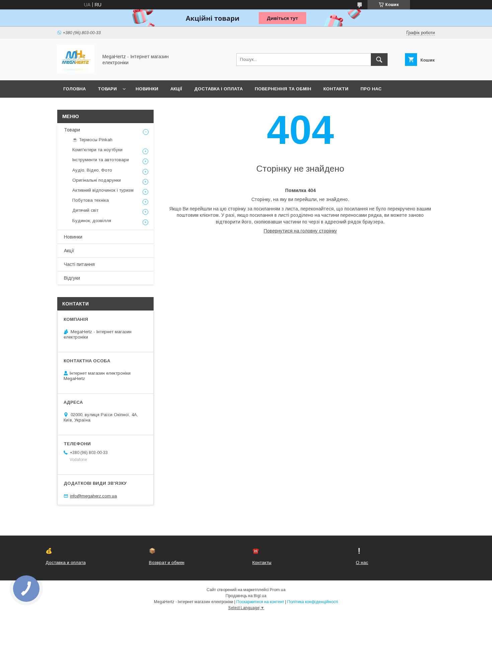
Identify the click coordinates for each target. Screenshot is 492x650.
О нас (362, 562)
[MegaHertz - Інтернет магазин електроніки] (75, 71)
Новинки (147, 88)
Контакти (335, 88)
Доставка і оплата (218, 88)
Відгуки (72, 278)
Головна (74, 88)
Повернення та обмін (283, 88)
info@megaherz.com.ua (93, 495)
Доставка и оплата (66, 562)
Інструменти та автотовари (100, 159)
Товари (107, 88)
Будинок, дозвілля (91, 220)
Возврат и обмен (166, 562)
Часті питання (79, 264)
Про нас (371, 88)
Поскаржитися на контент (260, 601)
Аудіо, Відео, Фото (92, 170)
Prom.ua (277, 589)
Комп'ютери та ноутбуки (97, 149)
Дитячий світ (85, 210)
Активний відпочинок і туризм (103, 190)
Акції (176, 88)
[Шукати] (379, 59)
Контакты (261, 562)
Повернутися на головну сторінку (300, 231)
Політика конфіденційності (312, 601)
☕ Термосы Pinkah (92, 139)
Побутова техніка (90, 200)
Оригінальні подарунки (96, 180)
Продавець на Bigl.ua (246, 595)
